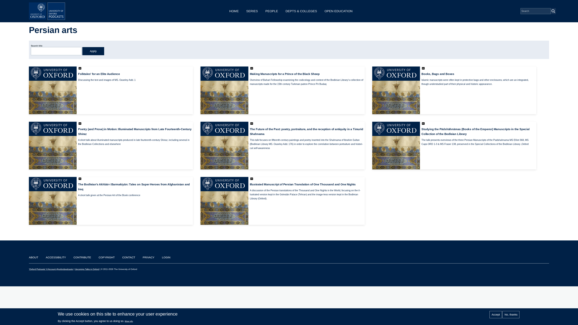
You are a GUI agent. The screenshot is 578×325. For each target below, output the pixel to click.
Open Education (339, 11)
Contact (128, 257)
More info (129, 321)
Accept (496, 314)
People (271, 11)
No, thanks (511, 314)
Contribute (82, 257)
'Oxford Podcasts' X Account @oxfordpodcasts (51, 269)
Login (166, 257)
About (33, 257)
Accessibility (56, 257)
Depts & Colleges (301, 11)
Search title (36, 46)
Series (252, 11)
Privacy (148, 257)
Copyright (107, 257)
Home (234, 11)
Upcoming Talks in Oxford (87, 269)
